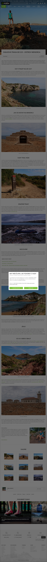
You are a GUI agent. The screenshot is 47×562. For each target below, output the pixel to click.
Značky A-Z (2, 550)
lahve (16, 342)
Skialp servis (32, 549)
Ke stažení (23, 546)
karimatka (41, 341)
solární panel (40, 380)
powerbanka (3, 382)
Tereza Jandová (5, 56)
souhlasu (43, 540)
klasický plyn (9, 343)
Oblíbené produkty (40, 3)
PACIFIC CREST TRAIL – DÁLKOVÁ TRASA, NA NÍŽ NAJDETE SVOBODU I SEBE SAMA (14, 265)
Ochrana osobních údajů (13, 284)
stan (32, 341)
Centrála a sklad (43, 549)
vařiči (18, 333)
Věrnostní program (12, 546)
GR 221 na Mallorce (9, 118)
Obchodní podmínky (13, 549)
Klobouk (2, 379)
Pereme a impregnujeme (33, 550)
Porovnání (38, 3)
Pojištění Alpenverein (33, 546)
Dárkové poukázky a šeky (33, 551)
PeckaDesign (27, 560)
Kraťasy (40, 382)
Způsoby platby (12, 553)
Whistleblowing (3, 549)
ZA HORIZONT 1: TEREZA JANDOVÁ (7, 263)
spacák (38, 341)
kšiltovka (8, 379)
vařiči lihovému (21, 343)
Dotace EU (2, 554)
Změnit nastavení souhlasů (13, 557)
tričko (42, 382)
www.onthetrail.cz (4, 439)
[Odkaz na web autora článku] (7, 489)
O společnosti (3, 546)
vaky (13, 342)
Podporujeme (3, 552)
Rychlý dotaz (43, 550)
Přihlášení (42, 3)
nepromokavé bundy (35, 382)
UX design (19, 560)
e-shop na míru (23, 560)
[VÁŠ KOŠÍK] (45, 3)
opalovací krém (18, 379)
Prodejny (42, 546)
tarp (35, 341)
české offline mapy (14, 211)
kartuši (31, 333)
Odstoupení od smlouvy (13, 550)
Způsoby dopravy (12, 552)
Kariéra (2, 553)
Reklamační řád (12, 551)
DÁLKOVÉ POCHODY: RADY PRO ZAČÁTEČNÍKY (9, 261)
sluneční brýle (12, 379)
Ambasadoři (2, 551)
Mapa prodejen (6, 537)
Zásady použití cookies (30, 283)
